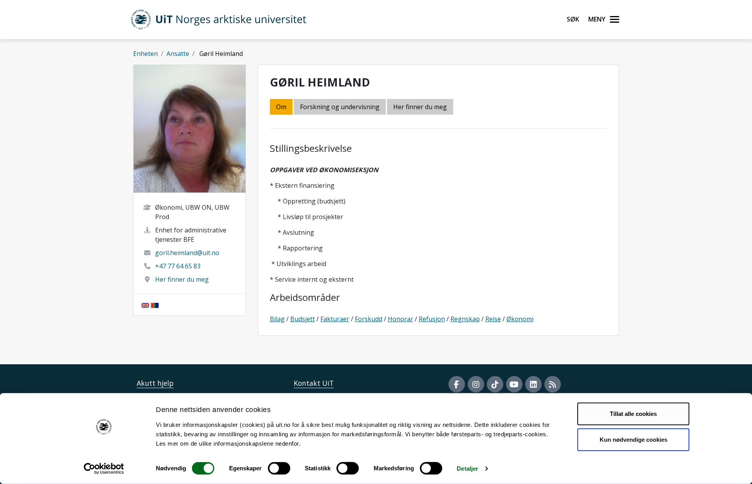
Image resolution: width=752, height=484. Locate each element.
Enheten (145, 53)
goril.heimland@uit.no (187, 252)
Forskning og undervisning (340, 107)
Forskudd (368, 319)
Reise (493, 319)
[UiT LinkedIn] (533, 384)
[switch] (279, 468)
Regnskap (465, 319)
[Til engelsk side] (145, 304)
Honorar (400, 319)
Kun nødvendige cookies (633, 439)
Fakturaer (334, 319)
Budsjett (302, 319)
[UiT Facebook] (456, 384)
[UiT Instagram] (476, 384)
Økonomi (519, 319)
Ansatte (177, 53)
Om (281, 107)
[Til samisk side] (155, 304)
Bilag (277, 319)
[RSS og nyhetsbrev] (552, 384)
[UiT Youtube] (514, 384)
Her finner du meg (182, 279)
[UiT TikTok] (495, 384)
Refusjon (432, 319)
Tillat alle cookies (633, 413)
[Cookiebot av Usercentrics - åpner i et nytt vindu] (104, 469)
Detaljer (467, 468)
